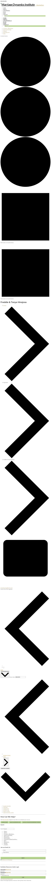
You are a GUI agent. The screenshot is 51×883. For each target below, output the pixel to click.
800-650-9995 (4, 1)
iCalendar (5, 807)
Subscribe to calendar (5, 768)
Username (6, 869)
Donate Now (9, 1)
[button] (39, 5)
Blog (5, 840)
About (5, 832)
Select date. (12, 677)
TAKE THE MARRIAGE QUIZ (15, 822)
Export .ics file (6, 811)
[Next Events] (3, 667)
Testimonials (7, 838)
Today (2, 670)
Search (2, 829)
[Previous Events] (26, 666)
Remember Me (5, 875)
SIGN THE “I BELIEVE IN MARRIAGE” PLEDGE (31, 822)
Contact (6, 844)
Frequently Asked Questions (10, 839)
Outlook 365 (6, 808)
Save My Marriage (8, 835)
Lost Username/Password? (7, 879)
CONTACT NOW (5, 822)
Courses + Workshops (9, 834)
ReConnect (6, 836)
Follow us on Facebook (7, 860)
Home (5, 831)
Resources (6, 842)
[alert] (25, 242)
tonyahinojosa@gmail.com (6, 588)
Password (5, 872)
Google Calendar (7, 806)
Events (4, 305)
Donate (5, 843)
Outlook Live (6, 810)
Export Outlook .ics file (8, 812)
